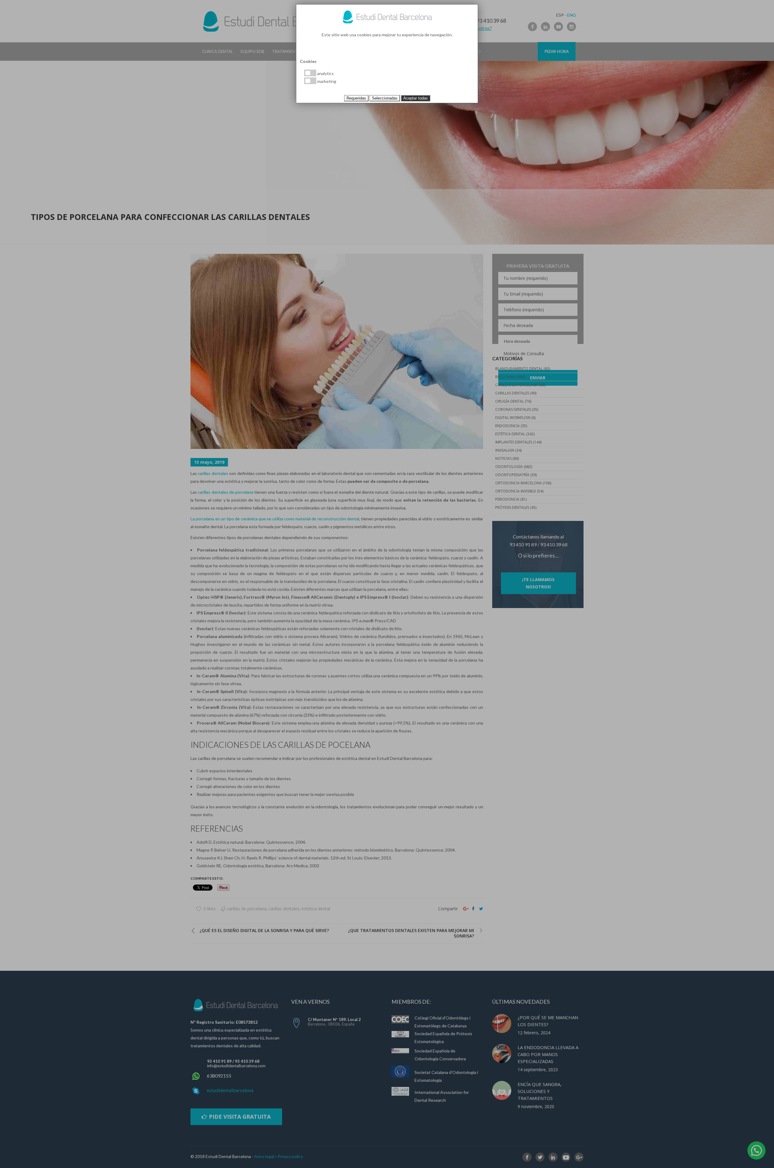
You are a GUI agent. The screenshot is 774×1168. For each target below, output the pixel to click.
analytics (325, 73)
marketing (326, 81)
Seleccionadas (385, 98)
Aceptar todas (415, 98)
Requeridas (356, 98)
